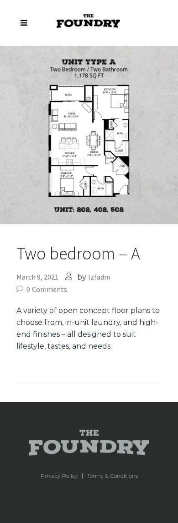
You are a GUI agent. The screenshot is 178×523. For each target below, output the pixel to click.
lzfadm (99, 276)
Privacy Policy (59, 475)
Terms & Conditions (112, 475)
